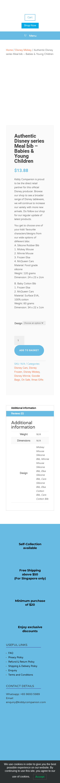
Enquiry (12, 670)
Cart (30, 17)
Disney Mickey (23, 50)
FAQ (10, 653)
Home (9, 50)
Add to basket (29, 350)
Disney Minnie (22, 376)
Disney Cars (21, 367)
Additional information (23, 408)
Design (18, 323)
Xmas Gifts (37, 379)
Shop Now (30, 25)
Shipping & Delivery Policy (22, 666)
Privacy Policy (15, 657)
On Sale (25, 379)
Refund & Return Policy (21, 661)
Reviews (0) (17, 413)
